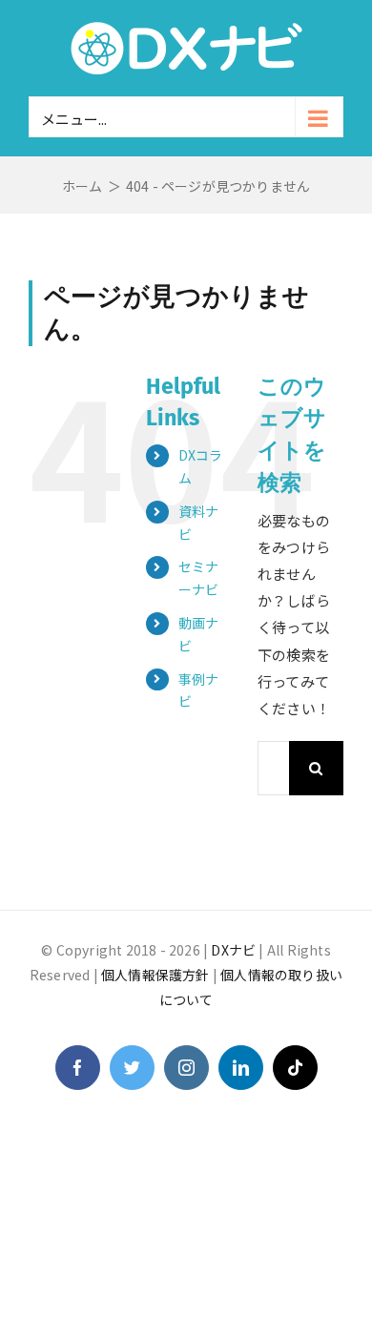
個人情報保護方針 (155, 974)
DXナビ (233, 949)
